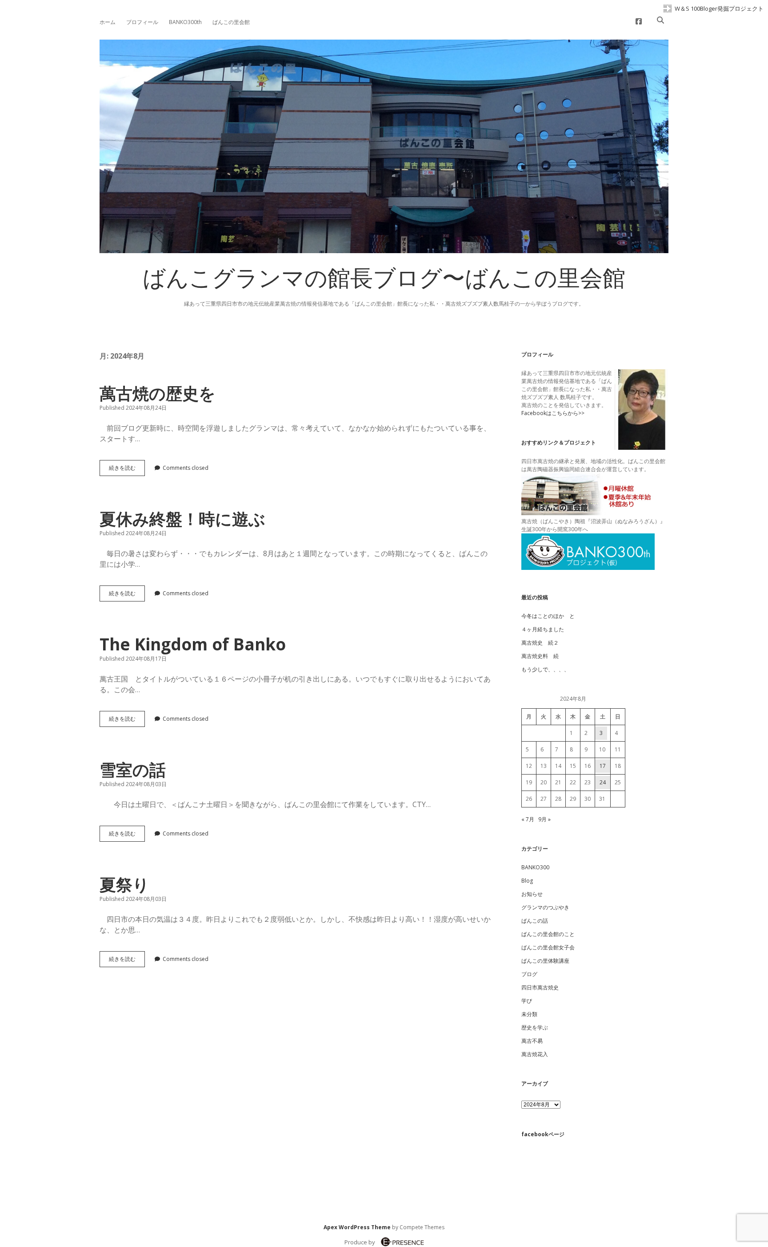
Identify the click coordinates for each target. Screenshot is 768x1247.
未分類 (529, 1014)
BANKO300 (535, 867)
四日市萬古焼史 (540, 987)
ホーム (108, 22)
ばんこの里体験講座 (545, 961)
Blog (527, 880)
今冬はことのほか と (548, 616)
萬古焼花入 (534, 1054)
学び (526, 1001)
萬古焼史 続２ (540, 642)
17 (603, 766)
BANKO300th (185, 22)
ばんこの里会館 (231, 22)
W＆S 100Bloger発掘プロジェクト (719, 8)
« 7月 (527, 819)
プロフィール (142, 22)
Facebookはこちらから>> (552, 413)
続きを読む (124, 470)
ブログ (529, 974)
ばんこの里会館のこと (548, 934)
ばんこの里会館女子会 (548, 947)
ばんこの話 (534, 920)
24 (603, 782)
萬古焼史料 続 (540, 656)
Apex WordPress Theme (357, 1227)
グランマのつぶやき (545, 907)
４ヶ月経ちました (542, 629)
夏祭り (124, 884)
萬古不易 (532, 1041)
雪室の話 (133, 769)
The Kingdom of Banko (193, 644)
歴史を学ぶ (534, 1027)
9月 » (544, 819)
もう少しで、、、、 (545, 669)
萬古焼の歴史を (158, 393)
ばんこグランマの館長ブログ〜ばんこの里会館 (384, 281)
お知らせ (532, 894)
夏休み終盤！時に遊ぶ (182, 518)
